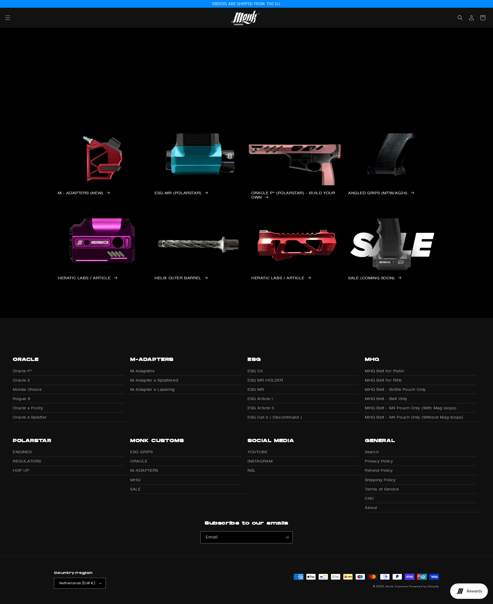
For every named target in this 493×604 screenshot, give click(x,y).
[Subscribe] (286, 537)
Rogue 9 (21, 398)
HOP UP (21, 470)
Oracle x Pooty (28, 408)
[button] (13, 17)
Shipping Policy (380, 480)
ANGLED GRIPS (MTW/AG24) (378, 193)
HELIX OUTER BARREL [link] (178, 278)
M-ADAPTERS (144, 470)
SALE (135, 489)
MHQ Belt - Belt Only (386, 398)
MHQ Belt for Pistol (384, 371)
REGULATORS (27, 461)
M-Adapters (142, 371)
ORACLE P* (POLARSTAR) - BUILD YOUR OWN (293, 195)
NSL (252, 470)
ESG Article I (260, 398)
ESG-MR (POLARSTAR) (178, 193)
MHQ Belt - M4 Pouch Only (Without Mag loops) (414, 417)
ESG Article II (261, 408)
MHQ (135, 480)
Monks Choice (27, 389)
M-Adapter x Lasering (152, 389)
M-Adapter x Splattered (154, 380)
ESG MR (256, 389)
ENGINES (22, 452)
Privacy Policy (379, 461)
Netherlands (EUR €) (77, 583)
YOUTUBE (258, 452)
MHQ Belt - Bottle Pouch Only (395, 389)
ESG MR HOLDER (265, 380)
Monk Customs (396, 586)
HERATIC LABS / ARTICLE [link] (84, 278)
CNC (369, 498)
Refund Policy (379, 470)
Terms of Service (382, 489)
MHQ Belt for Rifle (383, 380)
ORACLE (139, 461)
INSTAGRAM (260, 461)
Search (372, 452)
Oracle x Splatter (30, 417)
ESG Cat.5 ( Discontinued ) (275, 417)
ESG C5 (255, 371)
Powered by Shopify (424, 586)
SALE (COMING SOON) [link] (371, 278)
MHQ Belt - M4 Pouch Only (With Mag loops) (411, 408)
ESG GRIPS (141, 452)
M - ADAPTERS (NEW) (80, 193)
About (371, 507)
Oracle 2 (21, 380)
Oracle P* (22, 371)
